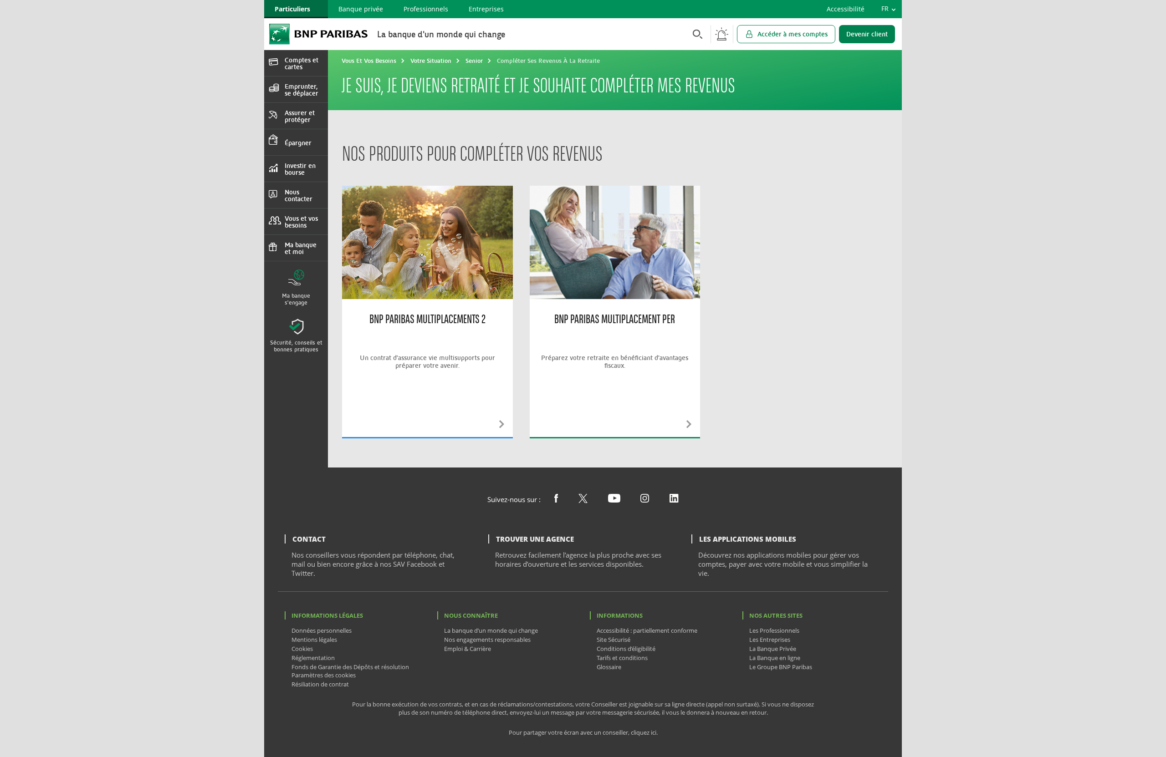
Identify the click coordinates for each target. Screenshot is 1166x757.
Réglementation (313, 658)
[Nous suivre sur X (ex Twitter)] (583, 500)
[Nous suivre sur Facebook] (556, 499)
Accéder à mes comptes (792, 34)
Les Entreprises (769, 639)
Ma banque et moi (301, 248)
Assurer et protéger (300, 116)
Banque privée (360, 9)
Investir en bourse (300, 169)
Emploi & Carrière (467, 649)
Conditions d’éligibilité (626, 649)
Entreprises (486, 9)
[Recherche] (695, 34)
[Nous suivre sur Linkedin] (674, 499)
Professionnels (426, 9)
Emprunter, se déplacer (301, 89)
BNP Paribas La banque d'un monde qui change (318, 34)
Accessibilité (845, 9)
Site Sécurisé (613, 639)
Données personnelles (322, 630)
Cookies (302, 649)
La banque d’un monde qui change (491, 630)
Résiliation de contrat (320, 684)
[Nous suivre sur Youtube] (614, 499)
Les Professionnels (774, 630)
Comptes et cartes (301, 63)
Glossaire (609, 667)
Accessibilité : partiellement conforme (647, 630)
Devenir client (867, 34)
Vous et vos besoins (301, 221)
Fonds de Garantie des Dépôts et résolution (350, 667)
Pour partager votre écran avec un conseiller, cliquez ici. (583, 733)
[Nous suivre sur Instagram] (644, 499)
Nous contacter (298, 195)
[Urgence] (722, 34)
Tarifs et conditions (622, 658)
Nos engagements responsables (487, 639)
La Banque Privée (772, 649)
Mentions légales (314, 639)
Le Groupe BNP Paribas (780, 667)
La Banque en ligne (774, 658)
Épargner (298, 143)
